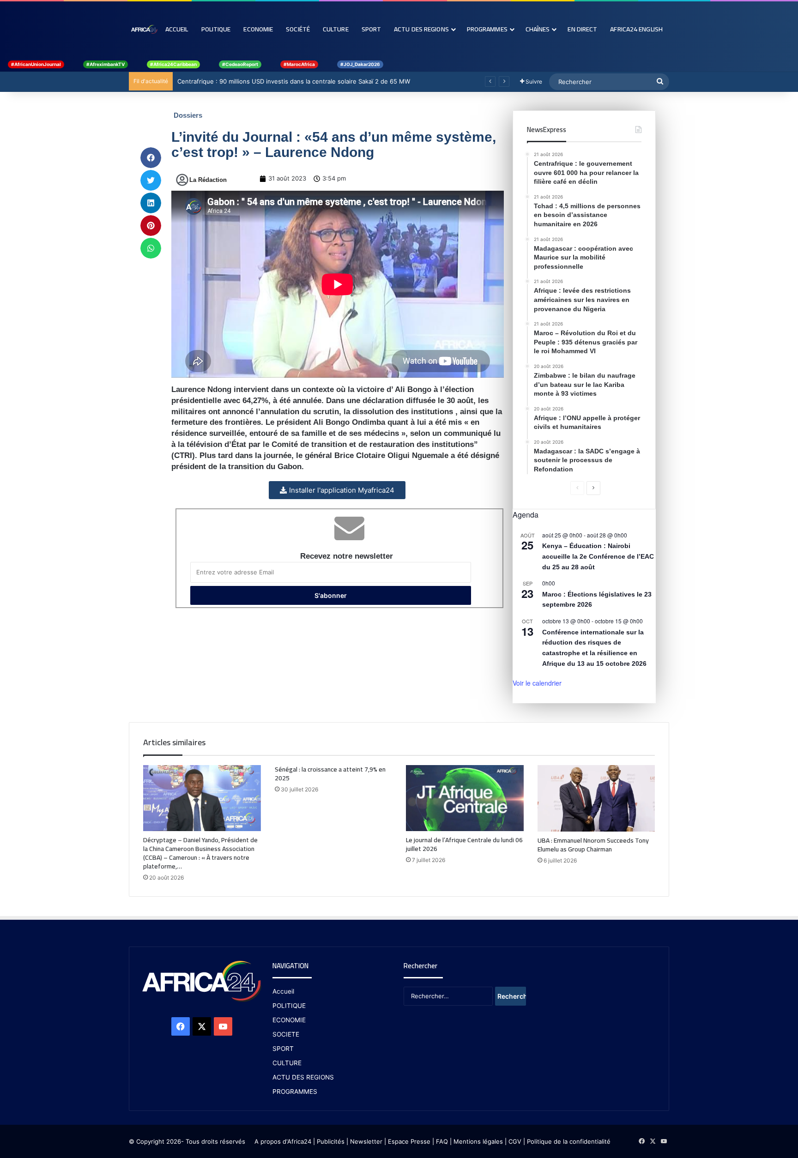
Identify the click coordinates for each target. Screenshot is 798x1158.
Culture (336, 29)
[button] (150, 157)
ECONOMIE (289, 1020)
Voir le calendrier (537, 683)
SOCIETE (285, 1034)
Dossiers (188, 115)
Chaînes (538, 29)
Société (298, 29)
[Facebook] (180, 1026)
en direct (582, 29)
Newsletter (366, 1141)
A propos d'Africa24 (282, 1141)
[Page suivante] (593, 488)
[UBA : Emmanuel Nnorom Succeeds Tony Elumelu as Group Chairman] (596, 798)
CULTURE (287, 1063)
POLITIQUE (289, 1005)
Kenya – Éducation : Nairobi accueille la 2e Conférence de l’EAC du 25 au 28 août (598, 556)
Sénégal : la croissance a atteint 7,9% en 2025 (330, 773)
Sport (371, 29)
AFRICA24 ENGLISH (636, 29)
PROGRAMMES (487, 29)
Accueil (176, 29)
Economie (258, 29)
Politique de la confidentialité (569, 1141)
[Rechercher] (660, 81)
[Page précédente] (577, 488)
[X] (202, 1026)
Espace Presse (408, 1141)
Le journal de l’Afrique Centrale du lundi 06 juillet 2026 (464, 844)
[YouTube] (223, 1026)
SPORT (283, 1048)
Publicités (331, 1141)
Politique (216, 29)
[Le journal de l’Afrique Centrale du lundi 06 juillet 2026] (465, 798)
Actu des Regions (421, 29)
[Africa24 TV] (144, 29)
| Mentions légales (476, 1141)
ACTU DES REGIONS (303, 1077)
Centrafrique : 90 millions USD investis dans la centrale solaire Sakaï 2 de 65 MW (293, 81)
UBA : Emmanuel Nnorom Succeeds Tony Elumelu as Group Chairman (593, 844)
